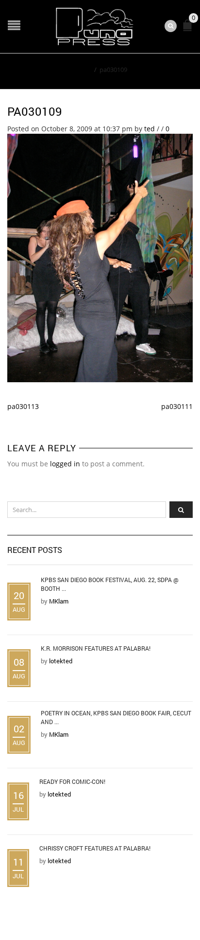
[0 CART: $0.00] (189, 29)
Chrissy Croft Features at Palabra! (94, 848)
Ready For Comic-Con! (72, 781)
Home (82, 69)
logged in (65, 463)
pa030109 (34, 111)
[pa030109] (100, 257)
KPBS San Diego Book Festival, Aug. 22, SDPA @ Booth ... (110, 584)
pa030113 (23, 406)
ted (149, 128)
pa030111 (177, 406)
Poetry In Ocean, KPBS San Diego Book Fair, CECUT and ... (116, 717)
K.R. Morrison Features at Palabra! (95, 648)
